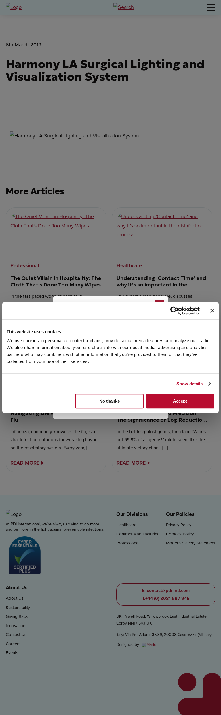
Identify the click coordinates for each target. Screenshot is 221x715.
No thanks (109, 401)
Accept (180, 401)
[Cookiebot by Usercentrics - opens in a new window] (174, 310)
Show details (189, 383)
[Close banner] (212, 311)
